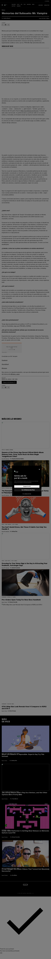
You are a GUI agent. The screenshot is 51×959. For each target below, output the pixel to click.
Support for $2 (26, 486)
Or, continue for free (27, 493)
